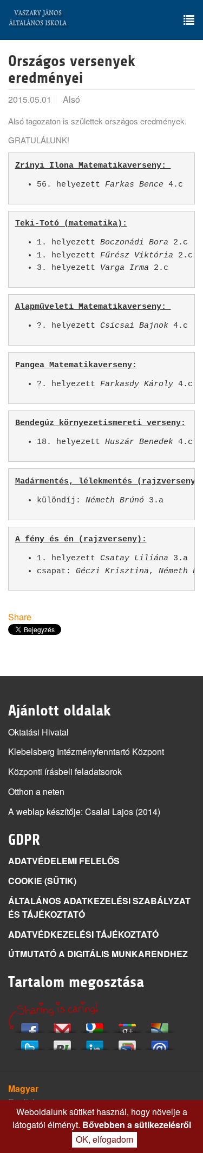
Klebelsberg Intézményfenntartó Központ (86, 751)
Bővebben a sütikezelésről (136, 1124)
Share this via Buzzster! (62, 1042)
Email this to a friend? (159, 1042)
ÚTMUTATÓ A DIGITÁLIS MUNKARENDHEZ (98, 953)
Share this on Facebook (30, 1025)
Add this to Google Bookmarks (94, 1025)
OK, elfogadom (104, 1139)
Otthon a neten (36, 791)
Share (19, 617)
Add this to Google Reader (127, 1042)
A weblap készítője (44, 811)
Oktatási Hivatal (38, 732)
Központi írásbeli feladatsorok (65, 771)
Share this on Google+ (127, 1025)
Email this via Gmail (62, 1025)
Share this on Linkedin (94, 1042)
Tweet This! (30, 1042)
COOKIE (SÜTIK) (42, 880)
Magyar (23, 1088)
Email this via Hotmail (159, 1025)
